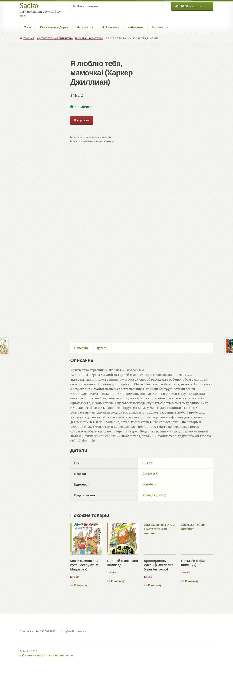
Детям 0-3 (149, 473)
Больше (157, 27)
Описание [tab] (81, 348)
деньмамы (85, 140)
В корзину (81, 120)
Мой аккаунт (110, 27)
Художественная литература (55, 38)
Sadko (29, 6)
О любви (149, 484)
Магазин (82, 27)
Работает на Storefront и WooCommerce (46, 655)
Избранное (135, 27)
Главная (28, 38)
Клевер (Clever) (154, 495)
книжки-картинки (104, 140)
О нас (28, 27)
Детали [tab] (102, 348)
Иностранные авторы (89, 38)
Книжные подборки (54, 27)
